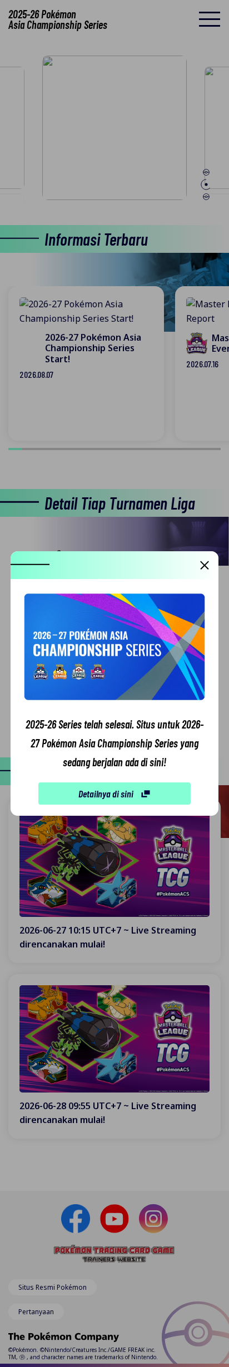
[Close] (204, 565)
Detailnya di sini (105, 793)
